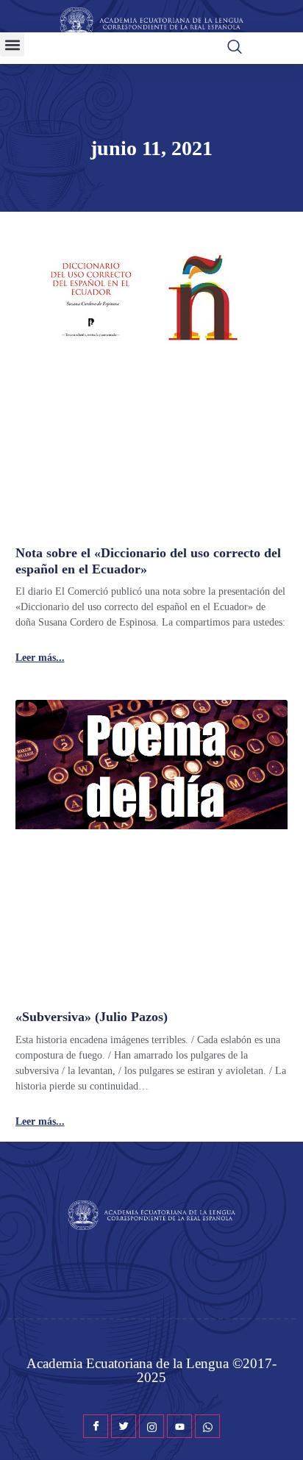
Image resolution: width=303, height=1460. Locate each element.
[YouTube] (179, 1426)
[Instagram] (151, 1426)
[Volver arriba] (284, 1427)
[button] (12, 44)
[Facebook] (95, 1426)
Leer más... (40, 658)
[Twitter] (123, 1426)
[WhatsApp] (207, 1426)
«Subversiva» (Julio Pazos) (91, 1016)
